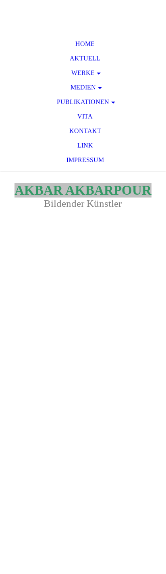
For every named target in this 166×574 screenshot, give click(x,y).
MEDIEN (83, 87)
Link (85, 145)
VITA (85, 116)
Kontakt (85, 130)
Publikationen (83, 101)
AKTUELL (85, 58)
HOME (85, 43)
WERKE (83, 72)
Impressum (85, 159)
